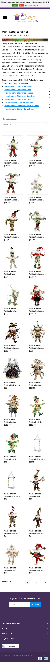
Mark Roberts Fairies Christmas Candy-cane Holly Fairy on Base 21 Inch (36, 272)
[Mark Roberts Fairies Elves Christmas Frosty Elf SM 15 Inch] (12, 258)
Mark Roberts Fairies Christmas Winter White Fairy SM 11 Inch (37, 198)
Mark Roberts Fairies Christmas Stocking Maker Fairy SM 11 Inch (11, 198)
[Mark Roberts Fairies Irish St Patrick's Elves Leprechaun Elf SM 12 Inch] (12, 443)
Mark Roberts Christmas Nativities (19, 96)
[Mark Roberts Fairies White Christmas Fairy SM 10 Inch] (12, 554)
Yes (15, 5)
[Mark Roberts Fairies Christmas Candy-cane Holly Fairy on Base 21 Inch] (37, 258)
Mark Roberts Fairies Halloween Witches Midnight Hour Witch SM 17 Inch (12, 383)
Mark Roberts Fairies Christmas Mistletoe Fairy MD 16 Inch (37, 235)
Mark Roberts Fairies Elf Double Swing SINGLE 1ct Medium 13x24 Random (12, 495)
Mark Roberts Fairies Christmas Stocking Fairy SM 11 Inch (36, 532)
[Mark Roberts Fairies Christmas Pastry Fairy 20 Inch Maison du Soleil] (37, 332)
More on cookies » (31, 5)
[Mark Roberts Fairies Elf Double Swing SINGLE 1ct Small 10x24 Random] (37, 443)
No (21, 5)
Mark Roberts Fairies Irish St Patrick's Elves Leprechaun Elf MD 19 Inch (37, 420)
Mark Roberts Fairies (24, 35)
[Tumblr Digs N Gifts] (34, 612)
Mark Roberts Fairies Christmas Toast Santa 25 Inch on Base (36, 309)
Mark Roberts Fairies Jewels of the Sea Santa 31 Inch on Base (11, 309)
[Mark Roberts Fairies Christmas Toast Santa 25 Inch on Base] (37, 295)
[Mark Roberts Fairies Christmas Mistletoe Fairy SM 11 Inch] (37, 146)
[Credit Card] (40, 658)
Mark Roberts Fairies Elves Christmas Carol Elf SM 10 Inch (36, 495)
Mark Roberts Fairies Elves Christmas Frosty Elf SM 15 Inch (11, 272)
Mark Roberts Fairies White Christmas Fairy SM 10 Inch (12, 569)
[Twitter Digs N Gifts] (16, 612)
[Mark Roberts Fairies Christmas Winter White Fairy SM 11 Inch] (37, 184)
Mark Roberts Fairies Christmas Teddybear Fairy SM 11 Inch (12, 532)
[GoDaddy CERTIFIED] (25, 646)
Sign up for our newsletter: (25, 598)
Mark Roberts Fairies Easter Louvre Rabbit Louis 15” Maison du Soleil (36, 383)
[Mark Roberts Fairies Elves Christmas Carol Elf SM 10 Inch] (37, 480)
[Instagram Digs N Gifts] (39, 612)
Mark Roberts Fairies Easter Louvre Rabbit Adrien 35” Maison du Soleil (12, 420)
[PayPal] (45, 658)
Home (4, 35)
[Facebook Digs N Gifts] (11, 612)
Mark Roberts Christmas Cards (17, 99)
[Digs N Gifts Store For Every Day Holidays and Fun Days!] (30, 18)
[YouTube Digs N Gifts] (30, 612)
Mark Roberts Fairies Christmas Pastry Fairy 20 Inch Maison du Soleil (37, 346)
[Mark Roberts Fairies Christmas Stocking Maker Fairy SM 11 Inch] (12, 184)
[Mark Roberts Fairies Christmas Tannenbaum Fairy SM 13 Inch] (12, 146)
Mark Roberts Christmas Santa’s (18, 93)
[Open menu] (5, 17)
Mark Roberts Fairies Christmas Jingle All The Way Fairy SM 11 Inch (12, 235)
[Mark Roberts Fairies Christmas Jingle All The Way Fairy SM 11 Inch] (12, 221)
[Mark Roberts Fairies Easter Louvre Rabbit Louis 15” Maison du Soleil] (37, 369)
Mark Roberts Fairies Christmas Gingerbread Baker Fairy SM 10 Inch (37, 569)
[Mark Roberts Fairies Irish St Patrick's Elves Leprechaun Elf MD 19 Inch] (37, 406)
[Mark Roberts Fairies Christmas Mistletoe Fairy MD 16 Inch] (37, 221)
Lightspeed (40, 655)
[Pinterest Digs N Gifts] (25, 612)
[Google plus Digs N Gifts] (20, 612)
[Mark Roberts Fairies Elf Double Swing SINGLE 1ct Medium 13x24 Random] (12, 480)
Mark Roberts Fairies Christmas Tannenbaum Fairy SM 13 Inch (12, 161)
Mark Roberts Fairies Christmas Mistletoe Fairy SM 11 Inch (37, 161)
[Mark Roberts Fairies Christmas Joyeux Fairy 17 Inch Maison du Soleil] (12, 332)
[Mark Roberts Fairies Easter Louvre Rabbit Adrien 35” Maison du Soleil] (12, 406)
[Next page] (45, 582)
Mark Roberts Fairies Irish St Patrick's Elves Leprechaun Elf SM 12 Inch (12, 458)
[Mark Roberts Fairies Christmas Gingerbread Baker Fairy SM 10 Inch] (37, 554)
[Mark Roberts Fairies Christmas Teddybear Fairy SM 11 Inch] (12, 517)
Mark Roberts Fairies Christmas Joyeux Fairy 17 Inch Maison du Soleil (11, 346)
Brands (11, 35)
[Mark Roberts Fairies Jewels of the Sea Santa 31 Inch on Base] (12, 295)
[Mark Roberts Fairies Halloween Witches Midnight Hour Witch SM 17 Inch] (12, 369)
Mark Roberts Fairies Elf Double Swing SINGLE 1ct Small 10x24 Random (37, 458)
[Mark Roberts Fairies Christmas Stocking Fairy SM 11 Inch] (37, 517)
